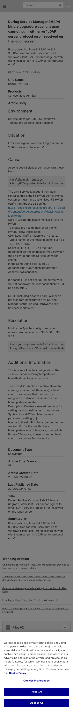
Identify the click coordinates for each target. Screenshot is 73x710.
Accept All (36, 702)
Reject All (36, 691)
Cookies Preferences (36, 680)
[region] (36, 671)
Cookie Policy (17, 673)
